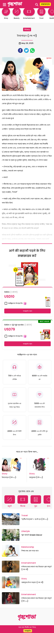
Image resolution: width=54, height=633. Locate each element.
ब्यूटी (10, 506)
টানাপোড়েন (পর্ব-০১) (9, 477)
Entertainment (28, 562)
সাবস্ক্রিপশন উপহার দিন (15, 303)
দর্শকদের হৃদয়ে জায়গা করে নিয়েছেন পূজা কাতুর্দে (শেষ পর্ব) (36, 568)
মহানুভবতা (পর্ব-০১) (36, 477)
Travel (24, 515)
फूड (35, 506)
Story (27, 29)
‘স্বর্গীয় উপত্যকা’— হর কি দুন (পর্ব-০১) (34, 519)
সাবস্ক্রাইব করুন (27, 311)
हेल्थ (49, 506)
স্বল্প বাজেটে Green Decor (31, 534)
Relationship (27, 547)
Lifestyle (25, 531)
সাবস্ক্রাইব (28, 630)
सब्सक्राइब (45, 4)
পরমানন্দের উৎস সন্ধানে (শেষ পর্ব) (32, 582)
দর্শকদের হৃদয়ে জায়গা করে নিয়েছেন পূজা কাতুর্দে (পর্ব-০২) (36, 599)
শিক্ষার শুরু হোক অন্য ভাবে (29, 550)
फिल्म (22, 506)
